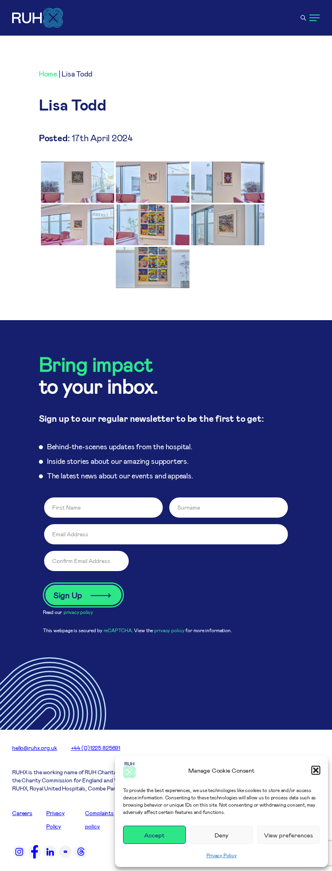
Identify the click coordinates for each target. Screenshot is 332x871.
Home (48, 73)
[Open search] (303, 18)
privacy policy (78, 612)
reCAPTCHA (118, 630)
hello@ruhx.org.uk (34, 747)
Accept (154, 835)
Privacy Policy (221, 855)
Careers (22, 812)
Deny (221, 835)
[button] (316, 770)
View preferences (288, 835)
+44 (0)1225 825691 (95, 747)
